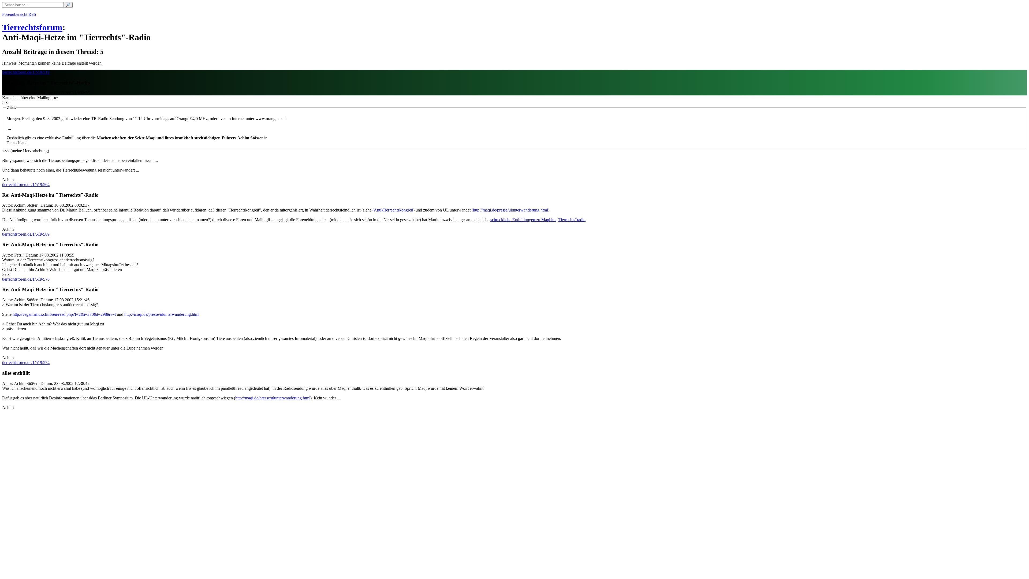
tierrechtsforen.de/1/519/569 (26, 234)
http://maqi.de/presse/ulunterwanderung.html (510, 210)
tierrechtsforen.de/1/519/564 (26, 184)
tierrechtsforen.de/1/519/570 (26, 279)
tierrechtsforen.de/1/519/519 (26, 72)
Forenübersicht (14, 14)
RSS (32, 14)
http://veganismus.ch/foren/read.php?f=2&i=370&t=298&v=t (64, 314)
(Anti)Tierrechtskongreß (392, 210)
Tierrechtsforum (32, 27)
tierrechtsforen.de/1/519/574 (26, 362)
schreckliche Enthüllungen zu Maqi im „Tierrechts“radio (538, 219)
